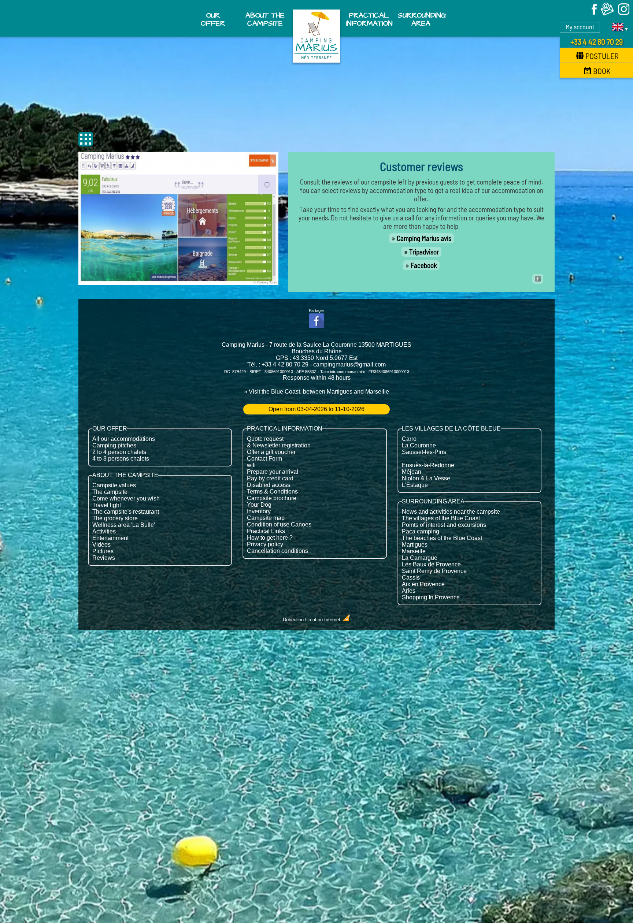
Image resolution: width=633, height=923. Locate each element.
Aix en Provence (423, 584)
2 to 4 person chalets (119, 452)
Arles (408, 591)
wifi (251, 465)
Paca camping (420, 531)
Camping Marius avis (424, 238)
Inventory (259, 511)
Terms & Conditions (272, 491)
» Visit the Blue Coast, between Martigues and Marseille (316, 391)
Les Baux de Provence (431, 564)
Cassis (411, 577)
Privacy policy (265, 544)
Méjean (411, 472)
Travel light (106, 505)
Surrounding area (421, 19)
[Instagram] (624, 14)
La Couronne (419, 445)
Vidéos (101, 544)
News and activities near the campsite (451, 512)
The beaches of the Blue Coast (442, 538)
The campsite (109, 492)
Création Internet (323, 619)
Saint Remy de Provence (434, 571)
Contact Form (264, 458)
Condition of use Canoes (279, 524)
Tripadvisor (424, 252)
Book (602, 70)
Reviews (103, 558)
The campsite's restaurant (125, 512)
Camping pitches (114, 445)
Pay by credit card (270, 478)
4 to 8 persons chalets (120, 458)
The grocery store (115, 518)
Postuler (602, 55)
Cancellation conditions (277, 551)
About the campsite (265, 19)
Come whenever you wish (126, 498)
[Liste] (85, 139)
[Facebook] (591, 14)
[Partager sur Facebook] (537, 279)
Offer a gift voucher (271, 452)
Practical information (369, 19)
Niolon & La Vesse (426, 478)
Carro (409, 439)
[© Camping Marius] (178, 282)
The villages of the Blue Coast (441, 518)
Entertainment (110, 538)
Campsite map (266, 518)
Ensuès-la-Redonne (428, 465)
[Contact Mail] (607, 14)
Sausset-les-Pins (424, 452)
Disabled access (268, 485)
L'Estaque (415, 485)
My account (580, 27)
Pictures (103, 551)
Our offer (213, 19)
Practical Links (266, 531)
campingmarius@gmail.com (349, 364)
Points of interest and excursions (444, 525)
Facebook (424, 265)
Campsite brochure (271, 498)
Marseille (414, 551)
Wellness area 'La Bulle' (123, 525)
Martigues (414, 544)
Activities (104, 531)
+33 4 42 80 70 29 (596, 41)
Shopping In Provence (431, 597)
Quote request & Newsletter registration (279, 442)
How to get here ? (270, 538)
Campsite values (114, 485)
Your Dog (259, 505)
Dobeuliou (293, 619)
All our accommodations (123, 439)
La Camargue (419, 558)
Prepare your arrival (272, 472)
